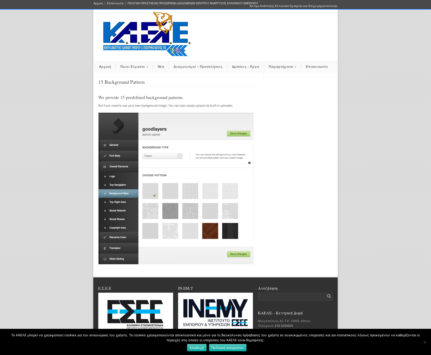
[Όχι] (424, 342)
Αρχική (98, 3)
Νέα (161, 66)
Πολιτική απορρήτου (228, 348)
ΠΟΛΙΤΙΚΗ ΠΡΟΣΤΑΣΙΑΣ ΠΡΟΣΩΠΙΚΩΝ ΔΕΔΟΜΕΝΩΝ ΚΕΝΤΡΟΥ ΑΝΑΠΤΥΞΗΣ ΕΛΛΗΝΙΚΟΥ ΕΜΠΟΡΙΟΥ (193, 3)
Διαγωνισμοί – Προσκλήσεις (198, 66)
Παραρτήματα (282, 66)
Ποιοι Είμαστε (134, 66)
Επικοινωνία (115, 3)
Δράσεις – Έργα (245, 66)
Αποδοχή (197, 348)
